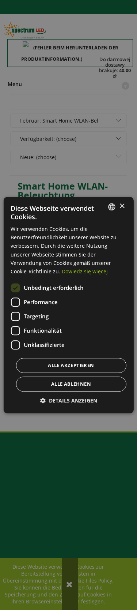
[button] (68, 400)
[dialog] (68, 305)
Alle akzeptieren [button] (71, 365)
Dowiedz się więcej (85, 271)
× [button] (122, 206)
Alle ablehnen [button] (71, 384)
